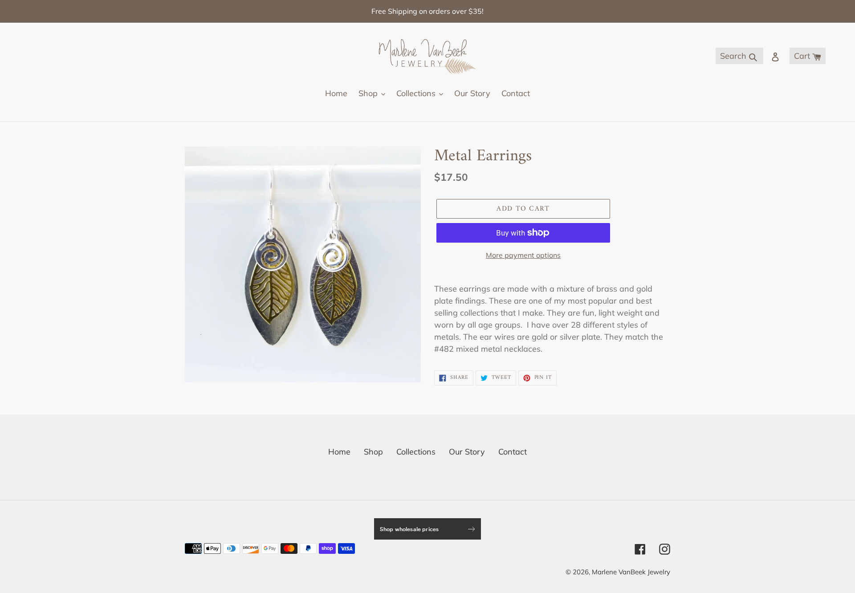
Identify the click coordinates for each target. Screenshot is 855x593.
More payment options (523, 255)
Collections (416, 452)
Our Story (467, 452)
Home (339, 452)
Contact (512, 452)
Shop (373, 452)
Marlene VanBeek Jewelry (631, 572)
